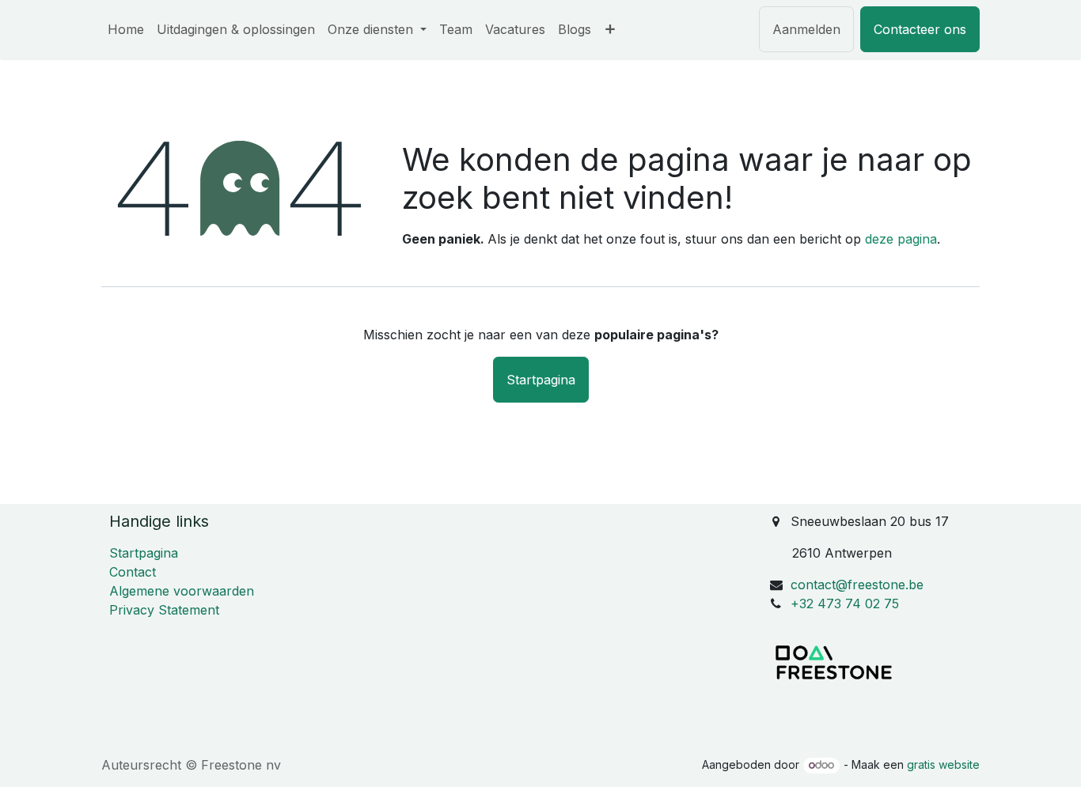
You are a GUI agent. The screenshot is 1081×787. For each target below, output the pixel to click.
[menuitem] (125, 29)
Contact (132, 572)
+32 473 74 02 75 (845, 603)
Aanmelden (806, 29)
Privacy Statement (164, 610)
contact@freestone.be (857, 584)
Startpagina (540, 380)
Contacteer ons (920, 29)
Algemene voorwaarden (181, 591)
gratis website (943, 764)
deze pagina (901, 239)
